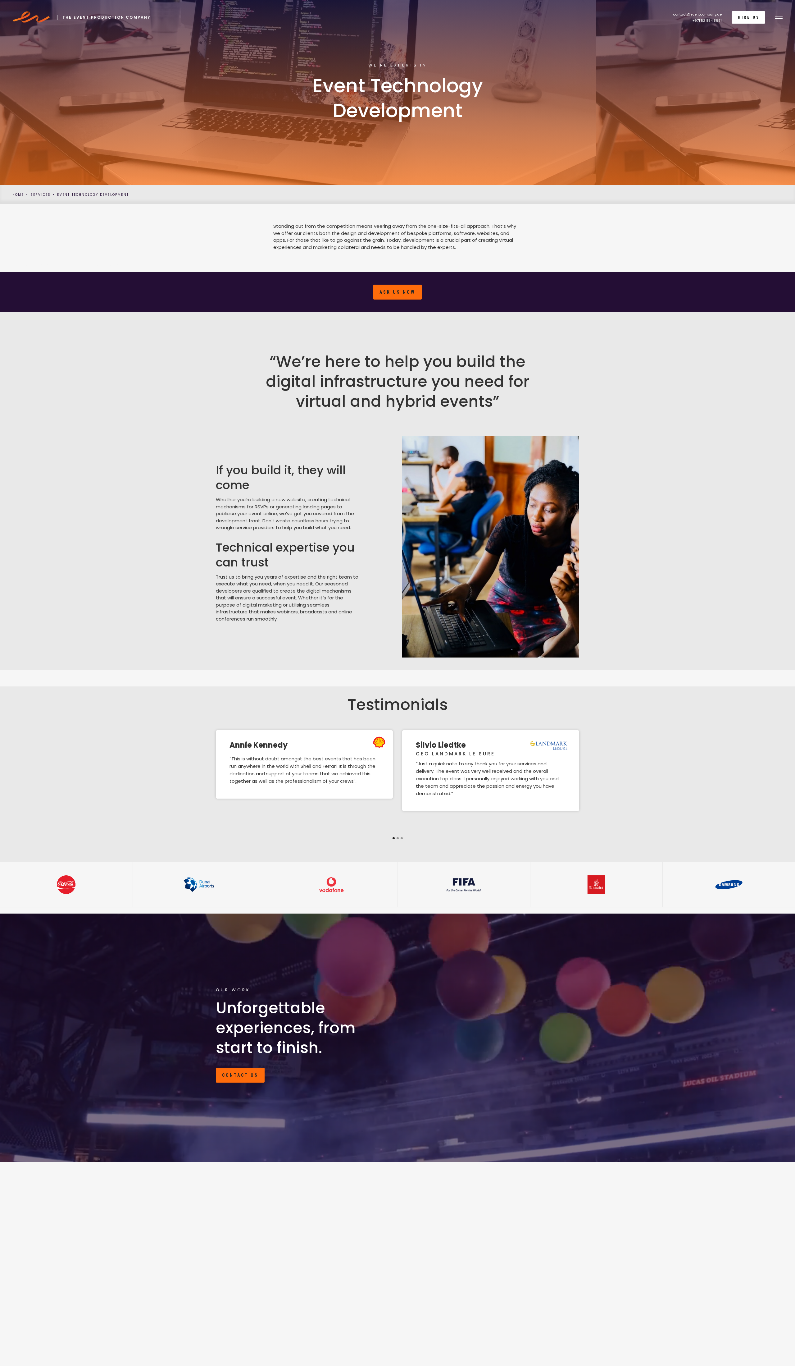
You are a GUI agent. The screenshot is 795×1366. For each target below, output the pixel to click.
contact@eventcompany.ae (697, 14)
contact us (240, 1075)
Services (40, 194)
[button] (779, 17)
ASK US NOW (397, 292)
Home (18, 194)
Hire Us (749, 17)
